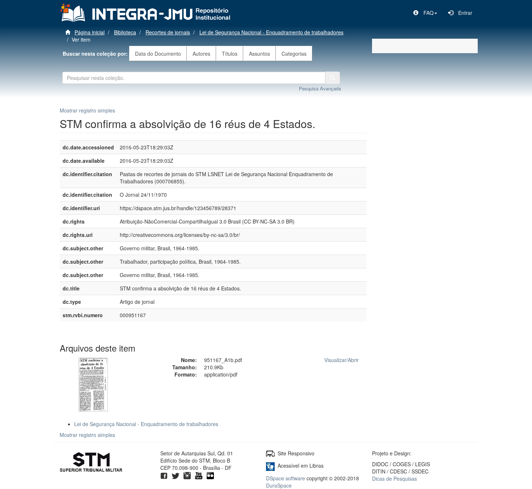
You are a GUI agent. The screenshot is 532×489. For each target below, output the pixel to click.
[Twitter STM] (175, 475)
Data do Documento (158, 53)
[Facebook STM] (164, 475)
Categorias (294, 53)
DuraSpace (279, 485)
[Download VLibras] (270, 465)
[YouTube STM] (198, 475)
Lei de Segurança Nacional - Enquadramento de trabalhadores (271, 32)
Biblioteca (125, 32)
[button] (425, 13)
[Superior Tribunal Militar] (91, 463)
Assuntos (259, 53)
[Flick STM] (210, 475)
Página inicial (90, 32)
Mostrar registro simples (87, 110)
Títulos (229, 53)
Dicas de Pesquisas (394, 478)
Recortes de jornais (167, 32)
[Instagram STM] (187, 475)
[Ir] (332, 78)
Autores (201, 53)
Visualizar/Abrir (341, 359)
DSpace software (285, 478)
